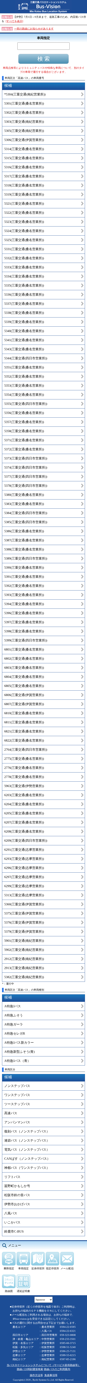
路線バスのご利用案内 (57, 1369)
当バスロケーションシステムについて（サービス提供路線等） (43, 1365)
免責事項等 (50, 1375)
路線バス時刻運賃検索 (30, 1369)
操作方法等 (36, 1375)
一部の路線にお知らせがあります (34, 28)
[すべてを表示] (14, 21)
